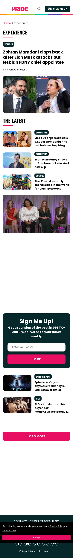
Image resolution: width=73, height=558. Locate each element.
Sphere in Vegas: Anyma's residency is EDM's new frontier (49, 386)
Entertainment (43, 376)
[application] (36, 214)
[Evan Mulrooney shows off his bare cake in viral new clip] (17, 160)
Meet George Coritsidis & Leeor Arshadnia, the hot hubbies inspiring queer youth (51, 143)
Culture (40, 175)
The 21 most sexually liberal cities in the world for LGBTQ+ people (51, 185)
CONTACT (20, 521)
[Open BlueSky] (28, 543)
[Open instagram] (45, 543)
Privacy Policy (56, 526)
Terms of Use (9, 530)
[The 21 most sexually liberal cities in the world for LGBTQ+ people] (17, 181)
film (38, 398)
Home (7, 23)
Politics (8, 44)
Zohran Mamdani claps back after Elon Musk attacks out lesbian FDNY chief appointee (33, 57)
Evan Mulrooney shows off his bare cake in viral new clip (51, 163)
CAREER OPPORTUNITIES (45, 521)
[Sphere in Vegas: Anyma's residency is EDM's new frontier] (17, 383)
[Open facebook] (19, 543)
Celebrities (41, 132)
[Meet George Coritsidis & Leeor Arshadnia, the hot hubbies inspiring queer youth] (17, 138)
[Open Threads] (36, 543)
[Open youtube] (54, 543)
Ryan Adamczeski (17, 69)
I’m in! (36, 359)
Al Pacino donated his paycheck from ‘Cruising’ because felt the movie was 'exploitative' (51, 411)
